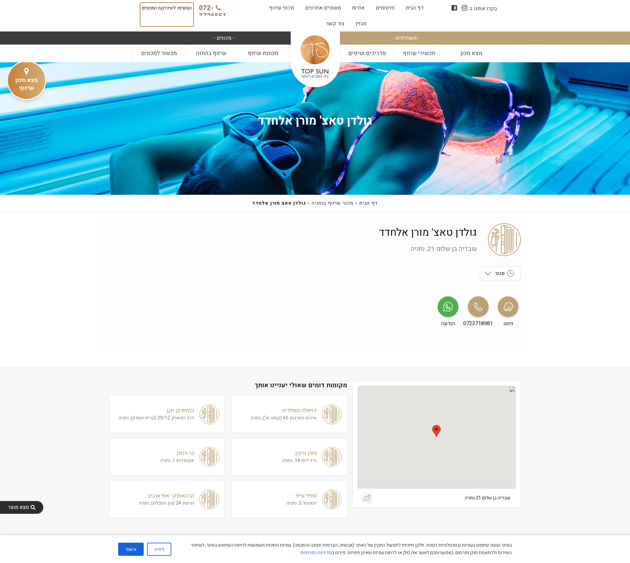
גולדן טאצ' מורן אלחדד (315, 121)
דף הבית (415, 8)
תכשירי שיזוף (419, 53)
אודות (358, 8)
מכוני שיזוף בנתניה (332, 203)
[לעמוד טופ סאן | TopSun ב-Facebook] (454, 8)
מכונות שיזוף (263, 53)
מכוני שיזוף (281, 8)
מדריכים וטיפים (367, 53)
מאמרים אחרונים (323, 8)
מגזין (361, 24)
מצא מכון (471, 53)
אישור (130, 549)
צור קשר (335, 24)
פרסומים (385, 8)
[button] (436, 431)
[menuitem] (415, 8)
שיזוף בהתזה (211, 53)
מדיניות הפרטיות (316, 552)
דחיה (159, 549)
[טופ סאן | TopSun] (315, 57)
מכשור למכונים (159, 53)
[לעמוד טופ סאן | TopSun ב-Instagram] (464, 8)
